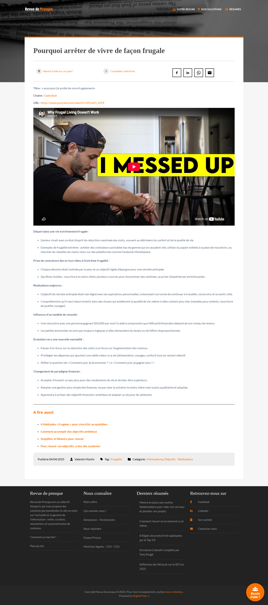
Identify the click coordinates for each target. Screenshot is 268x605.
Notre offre (90, 501)
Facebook (203, 501)
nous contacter (173, 591)
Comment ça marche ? (43, 537)
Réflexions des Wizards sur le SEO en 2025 (161, 566)
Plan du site (37, 546)
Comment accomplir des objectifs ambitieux (69, 431)
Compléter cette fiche (122, 71)
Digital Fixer (140, 595)
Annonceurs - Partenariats (99, 519)
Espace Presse (92, 537)
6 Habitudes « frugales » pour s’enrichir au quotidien (74, 424)
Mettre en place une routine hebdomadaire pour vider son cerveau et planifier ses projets (161, 507)
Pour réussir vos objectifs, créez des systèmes (70, 446)
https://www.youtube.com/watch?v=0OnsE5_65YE (72, 102)
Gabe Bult (50, 95)
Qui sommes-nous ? (94, 510)
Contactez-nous (207, 528)
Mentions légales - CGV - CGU (101, 546)
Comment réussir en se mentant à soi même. (161, 523)
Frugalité (116, 459)
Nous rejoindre (92, 528)
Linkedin (202, 510)
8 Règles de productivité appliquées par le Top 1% (160, 538)
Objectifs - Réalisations (178, 459)
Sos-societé (204, 519)
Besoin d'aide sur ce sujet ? (58, 71)
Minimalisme (155, 459)
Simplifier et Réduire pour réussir (62, 438)
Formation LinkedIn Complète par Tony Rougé (159, 552)
